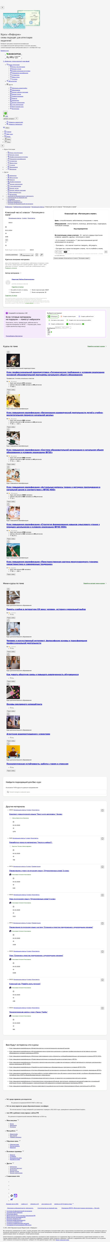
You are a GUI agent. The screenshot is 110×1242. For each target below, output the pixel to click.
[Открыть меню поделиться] (41, 254)
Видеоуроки (15, 108)
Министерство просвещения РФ (16, 1217)
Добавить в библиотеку (15, 124)
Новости (14, 98)
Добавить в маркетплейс (15, 122)
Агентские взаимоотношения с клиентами (28, 734)
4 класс (28, 923)
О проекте (13, 1156)
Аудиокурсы (15, 75)
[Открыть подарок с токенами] (5, 113)
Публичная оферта (12, 1214)
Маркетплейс (14, 1134)
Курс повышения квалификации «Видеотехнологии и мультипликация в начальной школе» (39, 1048)
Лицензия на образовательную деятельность (21, 196)
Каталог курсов (16, 69)
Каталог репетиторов (18, 102)
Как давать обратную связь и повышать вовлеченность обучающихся (43, 674)
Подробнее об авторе (18, 287)
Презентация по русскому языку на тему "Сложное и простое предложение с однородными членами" (51, 927)
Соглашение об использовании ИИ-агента (19, 1225)
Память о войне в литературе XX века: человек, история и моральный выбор (46, 609)
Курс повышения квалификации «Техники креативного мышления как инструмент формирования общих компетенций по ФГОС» (52, 1086)
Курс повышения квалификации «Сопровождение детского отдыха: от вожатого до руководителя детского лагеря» (48, 1078)
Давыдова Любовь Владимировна (23, 279)
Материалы (12, 169)
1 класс (24, 218)
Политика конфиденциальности (16, 1220)
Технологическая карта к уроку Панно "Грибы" (28, 1012)
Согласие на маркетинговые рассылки (18, 1223)
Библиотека (15, 100)
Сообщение (51, 328)
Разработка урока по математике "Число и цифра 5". (30, 842)
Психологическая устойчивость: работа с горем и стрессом (37, 763)
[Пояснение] (20, 273)
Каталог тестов (16, 94)
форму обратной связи (62, 1240)
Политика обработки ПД (15, 202)
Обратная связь (14, 1144)
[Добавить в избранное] (36, 254)
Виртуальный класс (18, 106)
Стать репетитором (17, 104)
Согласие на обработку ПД (14, 1222)
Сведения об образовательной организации (20, 203)
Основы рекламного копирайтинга (24, 704)
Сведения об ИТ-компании (14, 1212)
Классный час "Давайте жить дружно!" (25, 984)
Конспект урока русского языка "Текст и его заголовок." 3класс (35, 814)
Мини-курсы (13, 163)
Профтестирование (17, 96)
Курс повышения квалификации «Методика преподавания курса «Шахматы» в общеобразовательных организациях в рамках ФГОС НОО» (55, 1056)
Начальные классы (15, 218)
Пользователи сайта (16, 1158)
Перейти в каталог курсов (96, 346)
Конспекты (31, 218)
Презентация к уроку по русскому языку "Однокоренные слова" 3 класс (39, 871)
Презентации (36, 866)
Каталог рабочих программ (20, 92)
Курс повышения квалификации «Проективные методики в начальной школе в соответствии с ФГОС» (43, 1059)
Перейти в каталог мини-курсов (94, 583)
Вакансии (13, 1147)
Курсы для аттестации (18, 67)
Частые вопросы (15, 1146)
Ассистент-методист (16, 1168)
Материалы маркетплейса (19, 88)
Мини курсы (16, 77)
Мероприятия (16, 90)
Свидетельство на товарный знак (17, 197)
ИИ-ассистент (12, 81)
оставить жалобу (29, 303)
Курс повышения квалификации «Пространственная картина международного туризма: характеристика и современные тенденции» (52, 562)
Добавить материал (15, 1137)
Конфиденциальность (14, 200)
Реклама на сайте (15, 1159)
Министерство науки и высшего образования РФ (21, 1215)
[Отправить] (48, 334)
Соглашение (11, 199)
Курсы (13, 64)
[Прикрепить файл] (48, 330)
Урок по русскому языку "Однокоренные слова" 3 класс (32, 899)
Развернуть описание (11, 268)
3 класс (29, 810)
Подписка (13, 1127)
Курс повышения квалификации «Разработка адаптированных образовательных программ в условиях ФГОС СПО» (47, 1067)
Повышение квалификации (20, 73)
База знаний (13, 1135)
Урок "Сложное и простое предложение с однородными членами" (36, 955)
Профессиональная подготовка (21, 71)
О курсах (14, 79)
